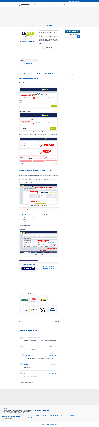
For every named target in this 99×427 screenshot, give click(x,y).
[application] (38, 5)
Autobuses (42, 4)
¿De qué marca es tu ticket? (72, 34)
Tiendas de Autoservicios (67, 415)
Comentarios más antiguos (25, 332)
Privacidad (52, 424)
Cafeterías (55, 413)
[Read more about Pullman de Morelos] (34, 299)
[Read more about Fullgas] (24, 299)
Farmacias (66, 4)
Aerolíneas (36, 4)
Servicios (44, 415)
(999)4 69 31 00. (28, 64)
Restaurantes (73, 4)
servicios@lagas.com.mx (28, 66)
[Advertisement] (49, 15)
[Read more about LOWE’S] (52, 309)
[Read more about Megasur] (43, 299)
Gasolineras (60, 4)
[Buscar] (78, 36)
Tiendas (48, 4)
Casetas (53, 4)
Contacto (28, 417)
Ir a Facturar (27, 268)
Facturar (48, 47)
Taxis (79, 4)
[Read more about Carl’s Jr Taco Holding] (34, 309)
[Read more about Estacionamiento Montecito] (24, 309)
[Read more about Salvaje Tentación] (43, 309)
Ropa (37, 415)
